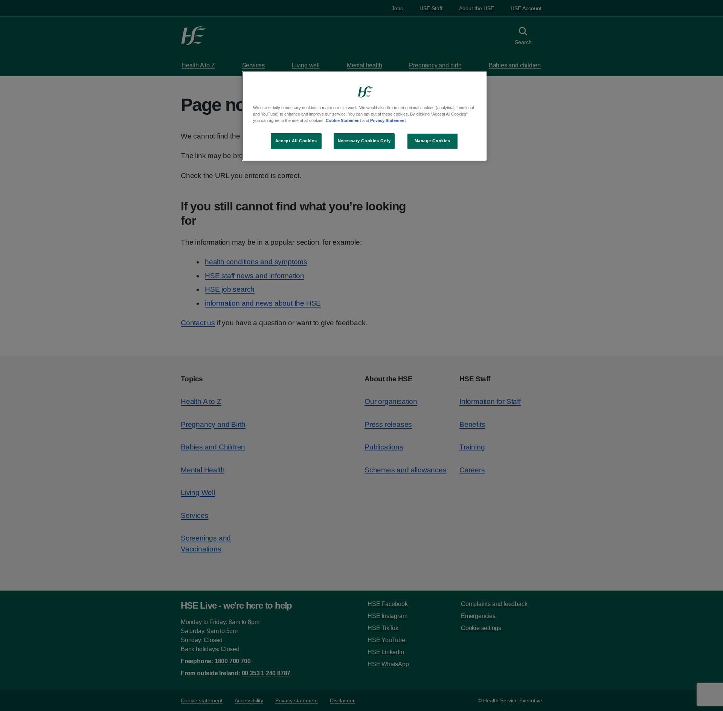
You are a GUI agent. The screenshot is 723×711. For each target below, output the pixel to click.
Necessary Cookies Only (364, 141)
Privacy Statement (388, 120)
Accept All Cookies (296, 141)
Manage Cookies (432, 141)
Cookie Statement (343, 120)
